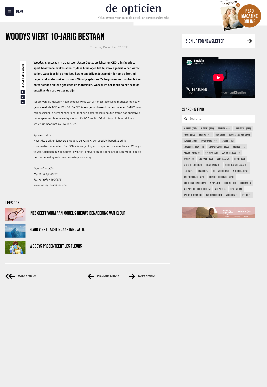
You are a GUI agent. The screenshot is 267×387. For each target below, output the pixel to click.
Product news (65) (192, 152)
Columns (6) (246, 183)
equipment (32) (206, 158)
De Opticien (134, 8)
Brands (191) (205, 134)
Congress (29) (223, 158)
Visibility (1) (232, 195)
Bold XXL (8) (230, 183)
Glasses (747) (190, 128)
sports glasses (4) (193, 195)
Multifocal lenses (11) (195, 183)
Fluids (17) (189, 171)
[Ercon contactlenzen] (218, 212)
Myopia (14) (203, 171)
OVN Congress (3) (214, 195)
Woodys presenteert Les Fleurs (56, 246)
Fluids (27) (239, 158)
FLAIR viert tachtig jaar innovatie (57, 229)
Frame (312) (189, 134)
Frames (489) (224, 128)
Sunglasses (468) (243, 128)
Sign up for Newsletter (205, 41)
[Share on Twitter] (23, 97)
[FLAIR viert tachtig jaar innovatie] (15, 231)
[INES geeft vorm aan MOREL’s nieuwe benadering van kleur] (15, 214)
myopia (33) (189, 158)
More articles (27, 276)
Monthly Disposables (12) (221, 177)
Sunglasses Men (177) (239, 134)
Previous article (108, 276)
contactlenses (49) (231, 152)
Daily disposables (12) (194, 177)
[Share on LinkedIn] (23, 102)
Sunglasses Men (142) (194, 146)
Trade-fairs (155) (209, 140)
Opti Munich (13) (221, 171)
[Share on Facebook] (23, 92)
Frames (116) (239, 146)
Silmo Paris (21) (213, 165)
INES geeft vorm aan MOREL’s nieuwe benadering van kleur (77, 213)
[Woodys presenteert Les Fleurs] (15, 247)
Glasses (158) (190, 140)
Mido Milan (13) (240, 171)
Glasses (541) (207, 128)
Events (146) (228, 140)
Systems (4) (236, 189)
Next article (146, 276)
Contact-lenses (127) (219, 146)
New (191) (220, 134)
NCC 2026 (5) (220, 189)
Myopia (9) (215, 183)
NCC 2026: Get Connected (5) (197, 189)
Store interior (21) (193, 165)
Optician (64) (212, 152)
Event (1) (246, 195)
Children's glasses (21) (236, 165)
